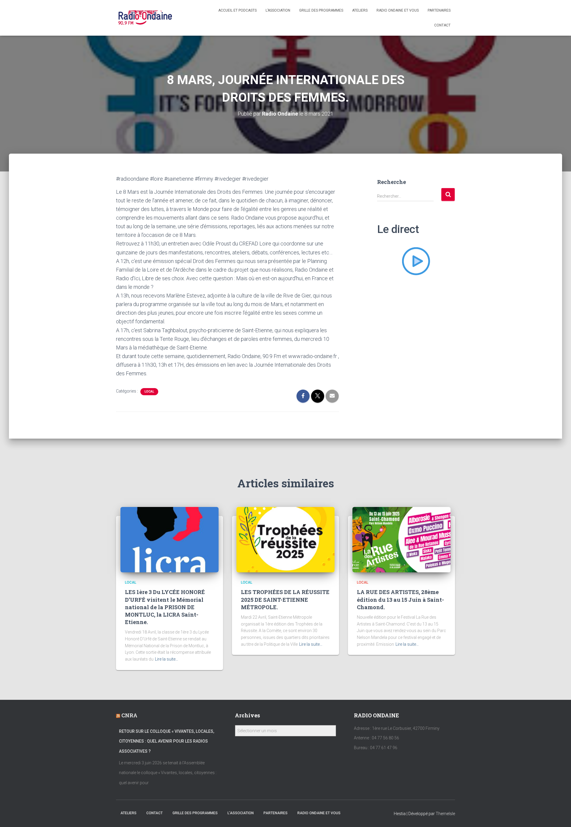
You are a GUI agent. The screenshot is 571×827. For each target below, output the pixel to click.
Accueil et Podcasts (237, 10)
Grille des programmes (321, 10)
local (149, 391)
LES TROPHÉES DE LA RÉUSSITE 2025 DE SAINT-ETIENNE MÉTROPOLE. (285, 599)
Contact (442, 25)
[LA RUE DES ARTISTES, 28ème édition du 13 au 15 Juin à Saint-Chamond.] (401, 539)
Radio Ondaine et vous (398, 10)
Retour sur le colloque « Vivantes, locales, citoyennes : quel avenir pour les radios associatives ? (166, 741)
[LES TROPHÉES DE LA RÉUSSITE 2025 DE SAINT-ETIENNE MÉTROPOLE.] (285, 539)
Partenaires (439, 10)
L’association (278, 10)
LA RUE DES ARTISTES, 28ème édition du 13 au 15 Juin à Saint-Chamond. (400, 599)
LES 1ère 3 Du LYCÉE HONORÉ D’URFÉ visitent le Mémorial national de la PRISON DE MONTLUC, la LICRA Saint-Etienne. (165, 607)
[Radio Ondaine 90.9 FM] (145, 17)
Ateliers (360, 10)
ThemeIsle (445, 813)
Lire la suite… (166, 659)
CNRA (129, 715)
